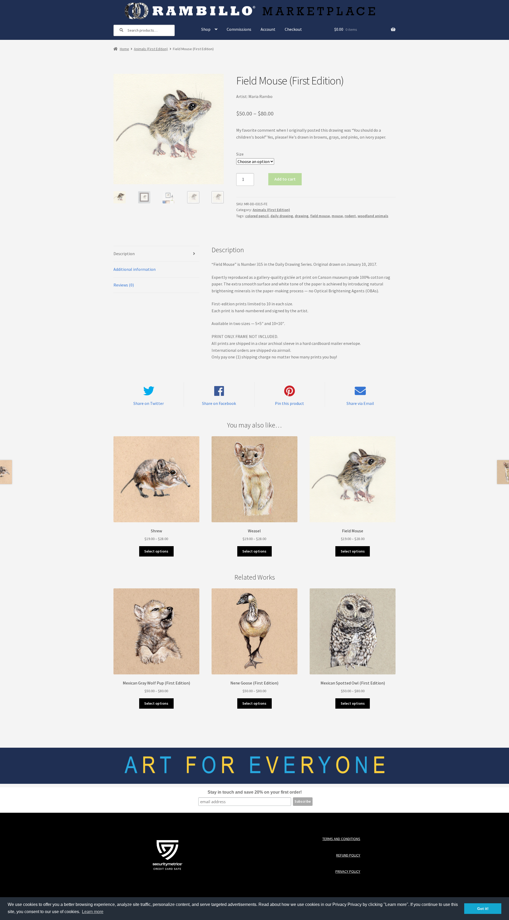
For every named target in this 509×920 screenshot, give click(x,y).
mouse (337, 215)
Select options (156, 551)
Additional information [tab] (134, 269)
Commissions (239, 29)
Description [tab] (124, 253)
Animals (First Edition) (151, 48)
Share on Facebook (219, 403)
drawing (301, 215)
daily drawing (281, 215)
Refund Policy (348, 855)
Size (240, 154)
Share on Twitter (148, 403)
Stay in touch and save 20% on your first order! (255, 792)
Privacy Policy (347, 872)
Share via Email (360, 403)
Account (268, 29)
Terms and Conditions (341, 839)
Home (124, 48)
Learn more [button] (92, 911)
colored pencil (257, 215)
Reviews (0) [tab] (123, 285)
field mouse (320, 215)
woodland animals (373, 215)
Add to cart (285, 179)
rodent (350, 215)
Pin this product (289, 403)
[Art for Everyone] (254, 11)
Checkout (293, 29)
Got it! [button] (483, 908)
